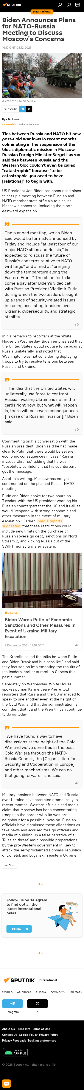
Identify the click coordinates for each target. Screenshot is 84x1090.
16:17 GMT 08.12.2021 (16, 48)
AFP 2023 (10, 101)
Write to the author (29, 124)
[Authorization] (60, 4)
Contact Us (9, 1035)
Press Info (23, 1029)
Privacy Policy (48, 1035)
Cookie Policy (28, 1035)
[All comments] (6, 1083)
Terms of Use (41, 1029)
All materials (9, 124)
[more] (77, 324)
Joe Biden (9, 865)
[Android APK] (15, 1052)
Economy (57, 992)
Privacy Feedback (14, 1040)
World (7, 992)
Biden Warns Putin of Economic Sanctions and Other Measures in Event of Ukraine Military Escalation (40, 628)
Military (76, 992)
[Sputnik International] (13, 6)
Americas (24, 992)
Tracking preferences (42, 1040)
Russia (11, 612)
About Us (8, 1029)
